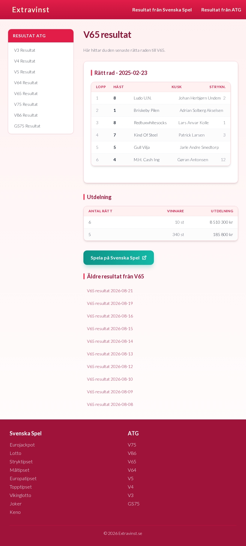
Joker (16, 503)
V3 (131, 495)
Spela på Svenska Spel (115, 257)
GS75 (134, 503)
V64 (132, 470)
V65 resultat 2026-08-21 (110, 290)
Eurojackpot (22, 444)
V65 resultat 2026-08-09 (110, 391)
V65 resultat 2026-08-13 (110, 353)
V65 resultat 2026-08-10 (110, 379)
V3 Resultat (24, 50)
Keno (15, 512)
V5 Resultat (24, 71)
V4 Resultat (24, 60)
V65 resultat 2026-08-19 (110, 303)
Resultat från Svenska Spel (162, 9)
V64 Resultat (26, 82)
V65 (132, 461)
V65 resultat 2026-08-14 (110, 341)
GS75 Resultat (27, 125)
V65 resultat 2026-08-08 (110, 404)
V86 (132, 453)
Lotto (15, 453)
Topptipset (21, 486)
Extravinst (31, 9)
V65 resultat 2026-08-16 (110, 315)
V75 (132, 444)
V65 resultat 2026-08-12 (110, 366)
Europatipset (23, 478)
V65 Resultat (26, 93)
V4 (131, 486)
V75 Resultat (26, 104)
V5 (131, 478)
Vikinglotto (20, 495)
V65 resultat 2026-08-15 (110, 328)
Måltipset (19, 470)
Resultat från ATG (221, 9)
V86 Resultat (26, 115)
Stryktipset (21, 461)
